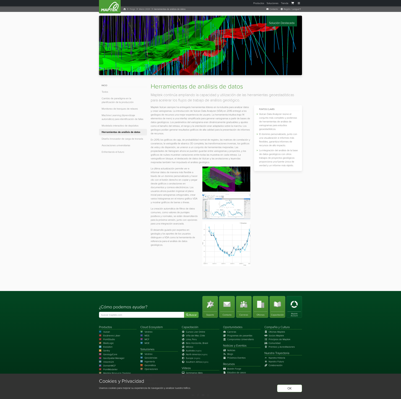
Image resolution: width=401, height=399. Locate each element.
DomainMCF (109, 365)
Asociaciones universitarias (116, 145)
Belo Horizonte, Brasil (197, 343)
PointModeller (110, 369)
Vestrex (148, 331)
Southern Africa (197, 361)
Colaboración (275, 365)
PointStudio (109, 339)
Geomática (150, 365)
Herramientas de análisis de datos (121, 132)
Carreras (231, 331)
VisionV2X (108, 361)
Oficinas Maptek (277, 331)
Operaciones (151, 369)
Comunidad (275, 343)
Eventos (241, 345)
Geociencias (151, 357)
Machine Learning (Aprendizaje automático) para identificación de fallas (122, 117)
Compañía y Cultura (277, 327)
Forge (132, 9)
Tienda (284, 3)
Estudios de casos (236, 372)
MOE (147, 343)
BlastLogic (108, 343)
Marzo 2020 (144, 9)
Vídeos (186, 368)
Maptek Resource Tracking (117, 373)
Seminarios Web (194, 372)
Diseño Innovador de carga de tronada (122, 138)
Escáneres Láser (111, 335)
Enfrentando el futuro (113, 152)
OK (289, 388)
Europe (193, 358)
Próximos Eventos (236, 357)
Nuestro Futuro (276, 361)
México (189, 346)
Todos (105, 91)
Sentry (106, 350)
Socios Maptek (276, 335)
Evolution (107, 346)
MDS (147, 335)
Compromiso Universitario (240, 339)
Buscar (193, 315)
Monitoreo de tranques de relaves (120, 108)
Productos (258, 3)
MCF (147, 339)
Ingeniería (150, 361)
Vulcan (106, 331)
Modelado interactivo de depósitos (120, 125)
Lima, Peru (191, 339)
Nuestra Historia (277, 357)
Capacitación (190, 327)
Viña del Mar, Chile (195, 335)
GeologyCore (110, 354)
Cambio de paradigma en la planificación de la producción (118, 100)
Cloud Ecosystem (151, 327)
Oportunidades (232, 327)
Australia (193, 350)
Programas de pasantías (239, 335)
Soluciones (272, 3)
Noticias (228, 345)
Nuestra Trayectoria (276, 353)
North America (196, 354)
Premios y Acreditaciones (282, 346)
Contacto (273, 9)
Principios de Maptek (279, 339)
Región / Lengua (291, 9)
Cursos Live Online (195, 331)
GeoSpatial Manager (114, 358)
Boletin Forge (234, 368)
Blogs (230, 354)
